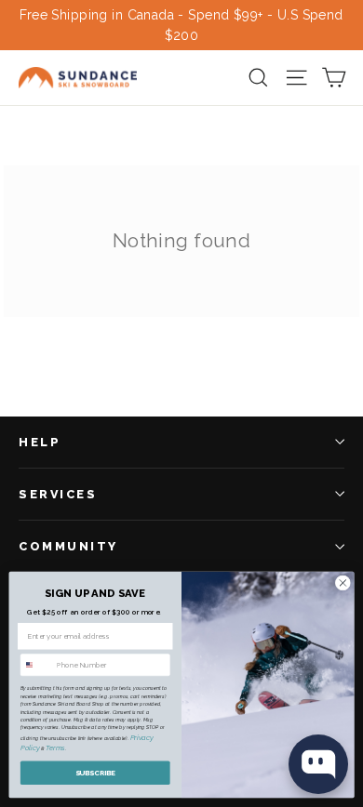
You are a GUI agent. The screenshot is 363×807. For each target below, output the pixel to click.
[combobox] (36, 665)
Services (58, 494)
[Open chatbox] (318, 764)
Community (68, 546)
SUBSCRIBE (95, 773)
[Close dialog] (343, 583)
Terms (55, 749)
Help (39, 442)
